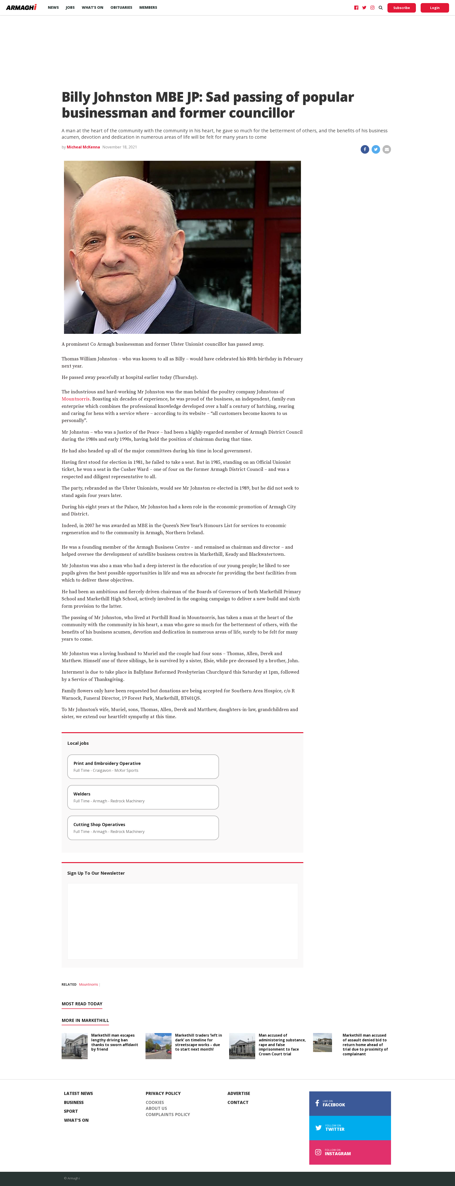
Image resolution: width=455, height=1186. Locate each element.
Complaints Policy (168, 1114)
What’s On (92, 7)
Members (148, 7)
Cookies (155, 1102)
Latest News (78, 1093)
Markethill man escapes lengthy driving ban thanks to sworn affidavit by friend (114, 1042)
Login (435, 7)
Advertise (239, 1093)
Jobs (70, 7)
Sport (71, 1111)
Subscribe (401, 7)
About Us (156, 1108)
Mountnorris (76, 399)
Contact (238, 1102)
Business (74, 1102)
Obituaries (121, 7)
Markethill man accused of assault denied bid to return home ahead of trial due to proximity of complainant (365, 1044)
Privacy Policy (163, 1093)
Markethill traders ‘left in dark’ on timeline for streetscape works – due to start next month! (198, 1042)
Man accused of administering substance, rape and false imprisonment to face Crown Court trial (282, 1044)
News (53, 7)
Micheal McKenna (83, 147)
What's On (76, 1120)
